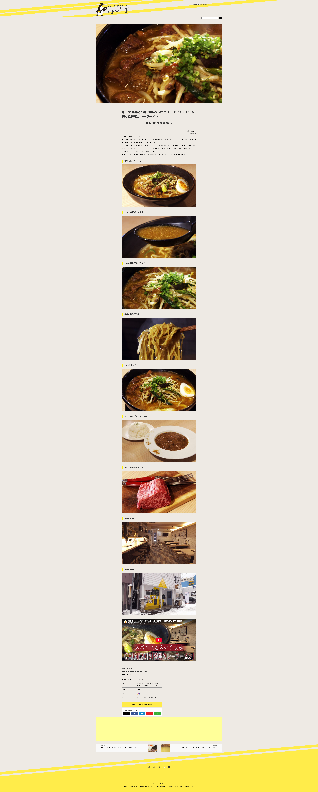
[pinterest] (149, 713)
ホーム (149, 767)
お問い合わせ (169, 767)
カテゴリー (154, 767)
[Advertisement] (145, 729)
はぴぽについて (164, 767)
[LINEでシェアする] (157, 713)
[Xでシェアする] (126, 713)
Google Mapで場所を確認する (142, 704)
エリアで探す (159, 767)
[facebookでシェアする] (134, 713)
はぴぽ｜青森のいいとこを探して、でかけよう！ (112, 9)
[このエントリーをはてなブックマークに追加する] (142, 713)
